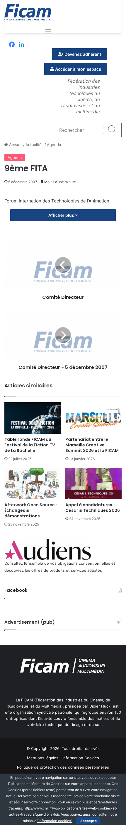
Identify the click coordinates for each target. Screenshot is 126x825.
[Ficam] (27, 12)
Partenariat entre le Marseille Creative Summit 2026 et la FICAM (92, 444)
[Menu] (48, 33)
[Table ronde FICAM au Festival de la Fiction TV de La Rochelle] (32, 418)
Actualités (34, 144)
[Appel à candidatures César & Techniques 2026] (93, 483)
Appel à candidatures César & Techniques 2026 (92, 507)
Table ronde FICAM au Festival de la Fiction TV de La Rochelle (29, 444)
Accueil (15, 144)
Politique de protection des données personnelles (63, 767)
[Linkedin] (21, 44)
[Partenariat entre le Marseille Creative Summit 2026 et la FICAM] (93, 418)
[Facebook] (12, 44)
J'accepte (88, 821)
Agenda (54, 144)
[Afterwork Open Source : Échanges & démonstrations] (32, 483)
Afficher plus (61, 215)
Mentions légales (42, 757)
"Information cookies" (54, 821)
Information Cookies (80, 757)
